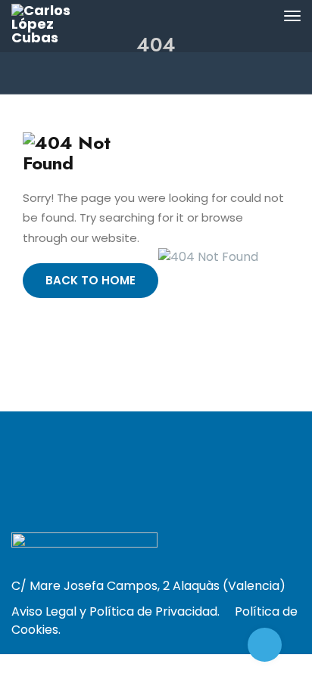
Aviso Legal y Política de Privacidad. (115, 611)
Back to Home (90, 280)
